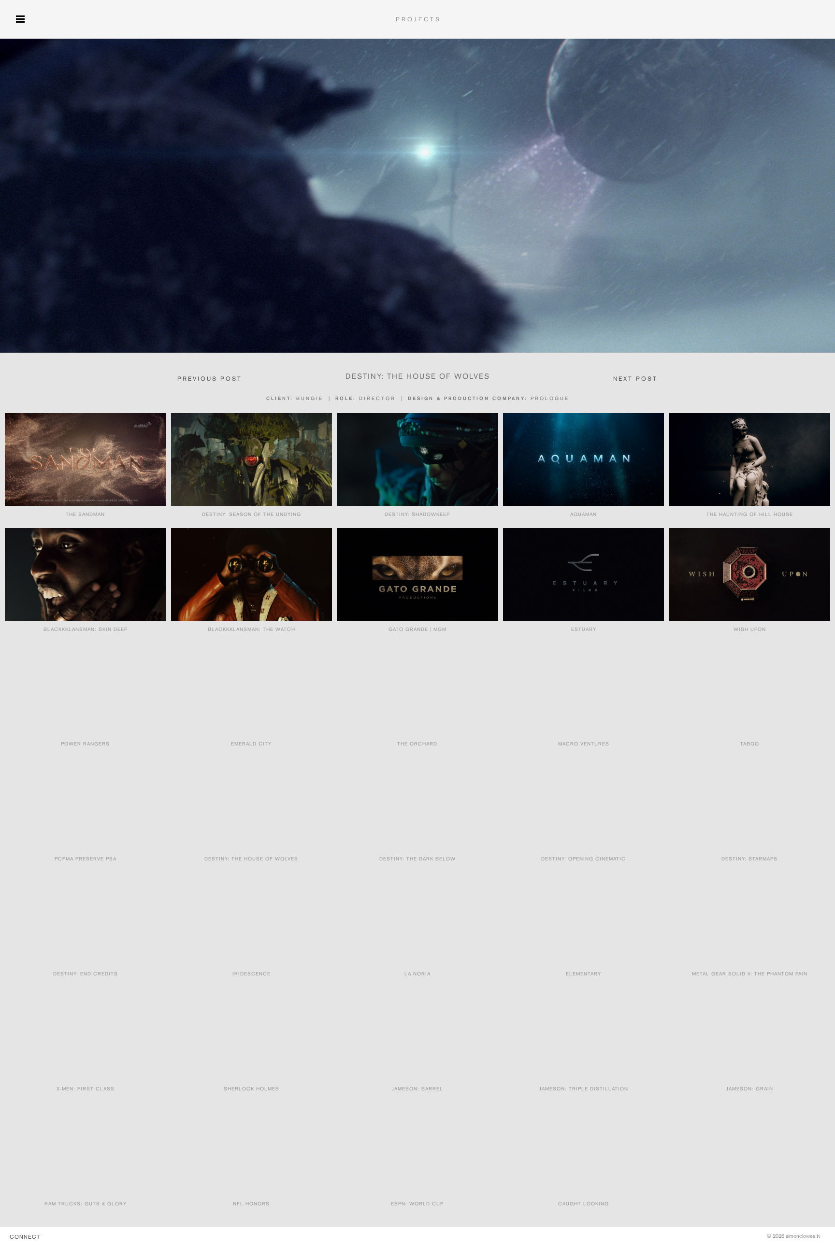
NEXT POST (635, 378)
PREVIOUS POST (209, 378)
